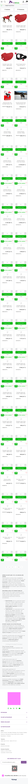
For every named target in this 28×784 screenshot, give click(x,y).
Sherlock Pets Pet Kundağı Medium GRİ (7, 103)
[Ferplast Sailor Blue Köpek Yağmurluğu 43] (7, 418)
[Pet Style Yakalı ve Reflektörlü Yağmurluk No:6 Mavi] (7, 505)
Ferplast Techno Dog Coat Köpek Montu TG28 (21, 248)
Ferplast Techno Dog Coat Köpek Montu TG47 (21, 190)
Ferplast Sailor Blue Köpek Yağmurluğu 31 (7, 451)
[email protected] (5, 745)
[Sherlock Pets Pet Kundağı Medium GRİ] (7, 95)
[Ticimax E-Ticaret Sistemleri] (14, 779)
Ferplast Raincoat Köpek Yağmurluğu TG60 (7, 393)
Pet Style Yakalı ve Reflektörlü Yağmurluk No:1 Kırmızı (20, 538)
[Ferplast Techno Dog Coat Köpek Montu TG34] (7, 158)
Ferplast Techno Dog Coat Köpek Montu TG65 (7, 248)
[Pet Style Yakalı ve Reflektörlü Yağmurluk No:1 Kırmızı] (20, 534)
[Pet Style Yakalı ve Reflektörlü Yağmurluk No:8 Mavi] (7, 534)
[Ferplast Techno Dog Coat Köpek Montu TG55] (20, 216)
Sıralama (8, 9)
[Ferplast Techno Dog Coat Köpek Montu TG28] (20, 245)
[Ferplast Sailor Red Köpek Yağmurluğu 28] (20, 18)
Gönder (23, 762)
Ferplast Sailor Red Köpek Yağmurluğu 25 (7, 65)
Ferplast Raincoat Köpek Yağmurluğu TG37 (20, 306)
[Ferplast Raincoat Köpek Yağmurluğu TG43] (7, 331)
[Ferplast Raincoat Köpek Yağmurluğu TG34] (7, 303)
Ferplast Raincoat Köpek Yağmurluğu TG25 (7, 277)
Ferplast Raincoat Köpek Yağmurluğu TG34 (7, 306)
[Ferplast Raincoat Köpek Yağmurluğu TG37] (20, 303)
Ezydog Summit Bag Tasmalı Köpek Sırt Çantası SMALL (21, 103)
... (15, 567)
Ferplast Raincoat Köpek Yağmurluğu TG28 (20, 277)
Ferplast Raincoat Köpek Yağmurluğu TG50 (20, 364)
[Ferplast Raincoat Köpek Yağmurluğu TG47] (20, 331)
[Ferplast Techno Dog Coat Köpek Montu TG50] (7, 216)
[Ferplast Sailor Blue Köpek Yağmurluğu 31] (7, 447)
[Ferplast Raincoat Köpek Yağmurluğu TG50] (20, 360)
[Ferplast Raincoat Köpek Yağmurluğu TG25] (7, 274)
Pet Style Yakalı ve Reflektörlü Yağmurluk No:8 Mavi (7, 538)
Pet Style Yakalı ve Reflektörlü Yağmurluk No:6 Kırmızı (20, 480)
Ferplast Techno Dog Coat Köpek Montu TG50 (7, 219)
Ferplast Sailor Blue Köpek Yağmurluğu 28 (21, 451)
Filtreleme (21, 9)
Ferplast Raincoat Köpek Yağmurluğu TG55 (20, 393)
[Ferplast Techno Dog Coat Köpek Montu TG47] (20, 187)
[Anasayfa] (2, 5)
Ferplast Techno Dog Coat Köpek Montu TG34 (7, 161)
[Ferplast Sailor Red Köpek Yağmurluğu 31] (7, 18)
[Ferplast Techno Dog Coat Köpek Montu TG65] (7, 245)
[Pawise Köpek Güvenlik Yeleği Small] (7, 129)
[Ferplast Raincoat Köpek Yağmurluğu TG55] (20, 389)
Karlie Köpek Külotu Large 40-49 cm (21, 65)
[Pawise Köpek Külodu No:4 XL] (7, 476)
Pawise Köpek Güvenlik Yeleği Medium (20, 132)
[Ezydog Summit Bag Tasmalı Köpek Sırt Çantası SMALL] (20, 95)
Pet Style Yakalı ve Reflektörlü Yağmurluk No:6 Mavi (7, 509)
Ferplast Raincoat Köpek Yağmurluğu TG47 (20, 335)
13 (18, 567)
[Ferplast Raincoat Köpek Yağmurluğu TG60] (7, 389)
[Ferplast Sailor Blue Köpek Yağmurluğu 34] (20, 418)
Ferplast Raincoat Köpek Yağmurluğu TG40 (7, 364)
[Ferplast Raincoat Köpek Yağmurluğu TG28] (20, 274)
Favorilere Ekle (13, 48)
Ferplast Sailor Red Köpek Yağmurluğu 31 (7, 26)
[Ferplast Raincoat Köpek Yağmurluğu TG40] (7, 360)
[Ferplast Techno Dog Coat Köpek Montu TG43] (7, 187)
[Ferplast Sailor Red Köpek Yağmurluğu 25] (7, 56)
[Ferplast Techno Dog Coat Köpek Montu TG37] (20, 158)
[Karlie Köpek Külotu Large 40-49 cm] (20, 56)
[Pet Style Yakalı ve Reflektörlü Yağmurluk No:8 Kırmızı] (20, 505)
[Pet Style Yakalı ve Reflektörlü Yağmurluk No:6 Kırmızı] (20, 476)
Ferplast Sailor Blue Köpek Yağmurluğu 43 (7, 422)
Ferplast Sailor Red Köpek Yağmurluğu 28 (21, 26)
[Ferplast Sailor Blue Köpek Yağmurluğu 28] (20, 447)
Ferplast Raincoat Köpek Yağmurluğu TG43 (7, 335)
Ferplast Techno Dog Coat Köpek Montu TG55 (21, 219)
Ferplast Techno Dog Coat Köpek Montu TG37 (21, 161)
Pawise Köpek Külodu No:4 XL (7, 480)
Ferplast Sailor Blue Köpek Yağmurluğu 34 (21, 422)
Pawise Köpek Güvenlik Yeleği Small (7, 132)
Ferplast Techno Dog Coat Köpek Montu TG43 (7, 190)
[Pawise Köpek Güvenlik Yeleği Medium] (20, 129)
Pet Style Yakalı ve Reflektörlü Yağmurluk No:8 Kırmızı (20, 509)
